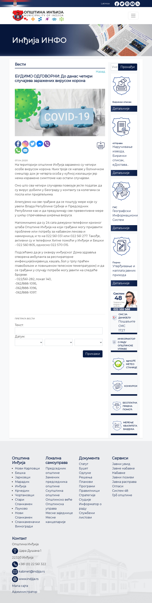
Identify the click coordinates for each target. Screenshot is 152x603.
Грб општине (122, 495)
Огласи (117, 486)
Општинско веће (59, 499)
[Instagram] (25, 143)
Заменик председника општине (56, 482)
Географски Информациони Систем (125, 215)
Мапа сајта (20, 586)
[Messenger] (40, 143)
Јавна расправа (124, 482)
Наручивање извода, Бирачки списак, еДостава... (123, 155)
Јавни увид (121, 464)
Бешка (20, 473)
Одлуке (85, 473)
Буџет (83, 468)
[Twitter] (32, 143)
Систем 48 (120, 490)
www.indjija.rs (28, 579)
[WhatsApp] (18, 150)
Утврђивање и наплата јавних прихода (124, 270)
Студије (85, 499)
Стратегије (87, 495)
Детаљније (121, 108)
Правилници (89, 490)
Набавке (118, 473)
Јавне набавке (123, 468)
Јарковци (22, 477)
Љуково (21, 508)
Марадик (22, 482)
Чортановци (24, 495)
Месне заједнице (59, 513)
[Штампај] (100, 145)
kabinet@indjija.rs (32, 571)
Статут (83, 464)
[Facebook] (18, 143)
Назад (100, 71)
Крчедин (22, 490)
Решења (85, 477)
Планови (86, 482)
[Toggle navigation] (133, 15)
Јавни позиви (123, 477)
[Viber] (47, 143)
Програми (87, 486)
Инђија (20, 486)
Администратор (24, 592)
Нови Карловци (27, 468)
